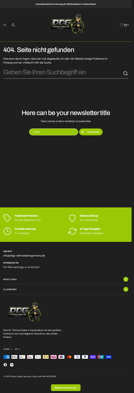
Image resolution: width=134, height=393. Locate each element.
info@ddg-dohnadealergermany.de (24, 255)
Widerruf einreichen (66, 387)
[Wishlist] (121, 25)
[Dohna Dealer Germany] (66, 24)
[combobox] (63, 73)
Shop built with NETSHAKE (44, 376)
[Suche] (125, 73)
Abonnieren (93, 132)
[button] (5, 25)
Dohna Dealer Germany (21, 376)
